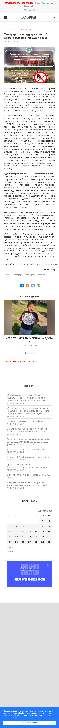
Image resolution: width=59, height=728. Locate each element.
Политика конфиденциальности (20, 361)
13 (29, 531)
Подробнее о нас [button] (11, 718)
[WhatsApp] (38, 285)
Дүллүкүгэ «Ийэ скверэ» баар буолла (26, 421)
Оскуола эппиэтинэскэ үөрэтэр (23, 474)
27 (29, 541)
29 (42, 541)
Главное (8, 275)
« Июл (10, 551)
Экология (30, 30)
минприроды (19, 275)
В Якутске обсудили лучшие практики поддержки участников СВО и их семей (27, 484)
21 (36, 536)
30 (49, 541)
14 (36, 531)
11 (16, 531)
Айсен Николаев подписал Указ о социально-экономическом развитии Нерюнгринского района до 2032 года (26, 398)
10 (10, 531)
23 (49, 536)
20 (29, 536)
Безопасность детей (13, 30)
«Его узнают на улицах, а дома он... (29, 340)
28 (36, 541)
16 (49, 531)
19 (23, 536)
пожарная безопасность (36, 275)
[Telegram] (33, 285)
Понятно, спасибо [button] (29, 722)
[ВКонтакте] (22, 285)
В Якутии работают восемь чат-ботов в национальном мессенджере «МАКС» (27, 430)
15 (42, 531)
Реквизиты (47, 3)
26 (23, 541)
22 (42, 536)
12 (23, 531)
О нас (37, 3)
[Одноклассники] (27, 285)
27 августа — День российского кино (26, 449)
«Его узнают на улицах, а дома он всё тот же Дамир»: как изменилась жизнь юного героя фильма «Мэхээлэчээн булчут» (28, 411)
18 (16, 536)
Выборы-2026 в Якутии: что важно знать (28, 456)
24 (10, 541)
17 (10, 536)
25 (16, 541)
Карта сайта (30, 6)
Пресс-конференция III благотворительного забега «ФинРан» (27, 466)
